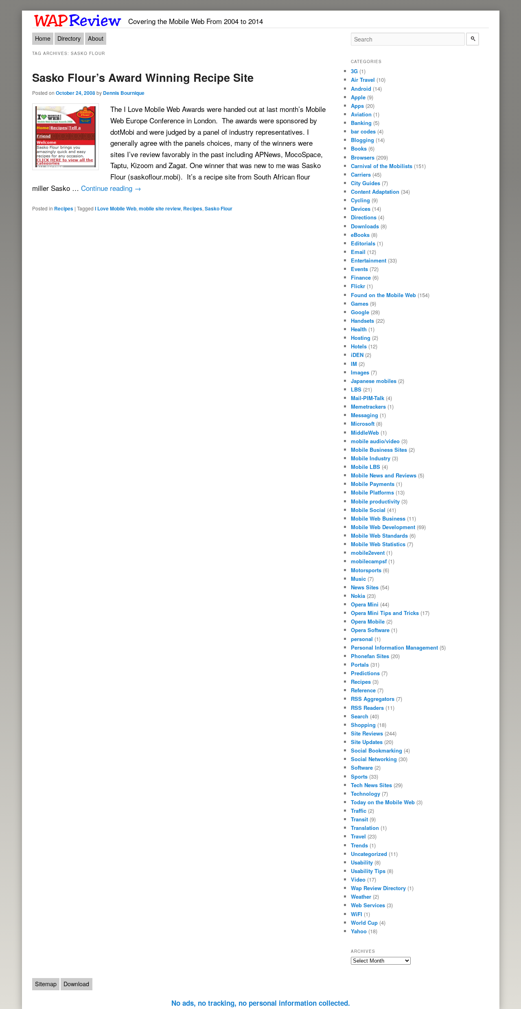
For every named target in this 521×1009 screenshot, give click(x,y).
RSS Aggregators (372, 699)
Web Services (368, 905)
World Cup (364, 922)
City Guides (365, 183)
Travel (358, 836)
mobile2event (368, 552)
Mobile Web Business (378, 518)
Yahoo (359, 931)
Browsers (362, 157)
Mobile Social (368, 510)
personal (362, 639)
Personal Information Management (394, 647)
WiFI (356, 914)
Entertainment (368, 260)
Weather (361, 896)
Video (358, 879)
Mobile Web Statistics (378, 544)
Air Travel (363, 79)
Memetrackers (368, 406)
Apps (357, 105)
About (95, 38)
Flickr (358, 286)
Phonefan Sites (370, 656)
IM (354, 364)
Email (358, 252)
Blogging (362, 140)
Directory (69, 38)
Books (359, 148)
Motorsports (366, 570)
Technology (365, 793)
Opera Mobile (368, 621)
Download (76, 984)
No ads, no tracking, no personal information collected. (260, 1003)
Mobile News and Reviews (383, 475)
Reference (363, 690)
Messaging (364, 415)
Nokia (358, 596)
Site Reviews (367, 733)
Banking (361, 123)
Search (359, 716)
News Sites (365, 587)
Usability (362, 862)
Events (359, 269)
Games (359, 303)
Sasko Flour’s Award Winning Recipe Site (143, 77)
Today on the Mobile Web (383, 802)
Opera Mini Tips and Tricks (385, 613)
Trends (359, 845)
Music (358, 578)
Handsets (362, 320)
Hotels (359, 346)
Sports (359, 776)
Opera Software (370, 630)
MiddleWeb (365, 432)
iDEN (357, 355)
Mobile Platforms (372, 492)
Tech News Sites (371, 785)
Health (359, 329)
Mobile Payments (372, 484)
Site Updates (367, 742)
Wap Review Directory (378, 888)
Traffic (358, 810)
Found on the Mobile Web (383, 295)
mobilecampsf (369, 561)
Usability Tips (368, 871)
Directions (364, 217)
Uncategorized (369, 854)
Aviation (361, 114)
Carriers (361, 174)
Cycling (360, 200)
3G (354, 71)
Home (42, 38)
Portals (360, 664)
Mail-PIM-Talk (367, 398)
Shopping (363, 725)
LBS (356, 389)
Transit (359, 819)
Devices (360, 208)
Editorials (363, 243)
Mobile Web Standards (379, 535)
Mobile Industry (370, 458)
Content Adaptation (375, 191)
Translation (365, 828)
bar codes (363, 131)
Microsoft (362, 423)
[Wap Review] (78, 19)
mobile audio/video (375, 441)
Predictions (365, 673)
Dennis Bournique (123, 92)
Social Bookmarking (376, 750)
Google (360, 312)
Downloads (365, 226)
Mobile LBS (365, 467)
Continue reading (111, 188)
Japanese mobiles (373, 381)
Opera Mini (365, 604)
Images (360, 372)
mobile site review (160, 208)
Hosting (360, 337)
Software (362, 767)
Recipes (63, 208)
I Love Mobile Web (115, 208)
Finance (361, 277)
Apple (358, 97)
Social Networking (374, 759)
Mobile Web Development (383, 527)
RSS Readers (367, 707)
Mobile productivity (375, 501)
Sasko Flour (218, 208)
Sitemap (46, 984)
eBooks (360, 235)
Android (361, 88)
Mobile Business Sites (379, 449)
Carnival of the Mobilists (381, 166)
